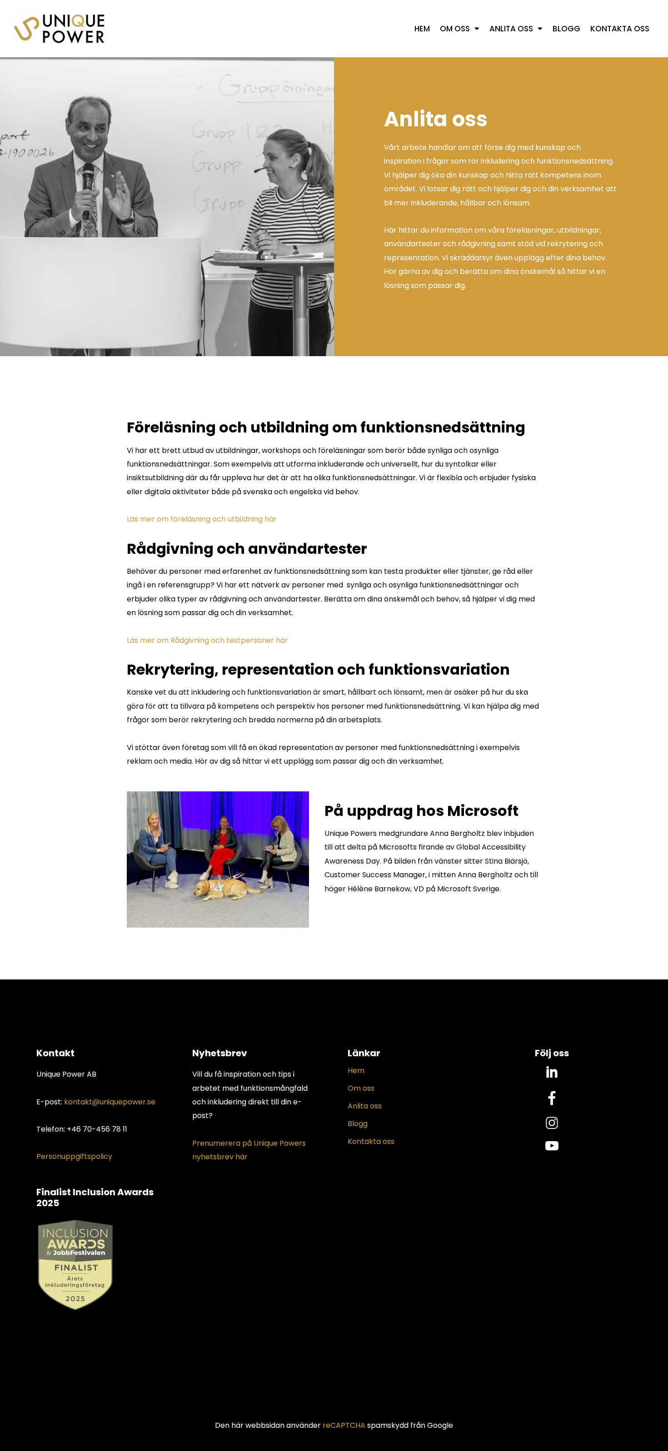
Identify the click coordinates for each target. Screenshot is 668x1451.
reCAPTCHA (344, 1425)
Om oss (455, 28)
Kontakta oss (619, 28)
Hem (422, 28)
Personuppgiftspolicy (74, 1156)
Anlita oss (511, 28)
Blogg (566, 28)
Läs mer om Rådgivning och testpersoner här (207, 640)
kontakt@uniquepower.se (109, 1102)
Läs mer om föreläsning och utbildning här (202, 519)
